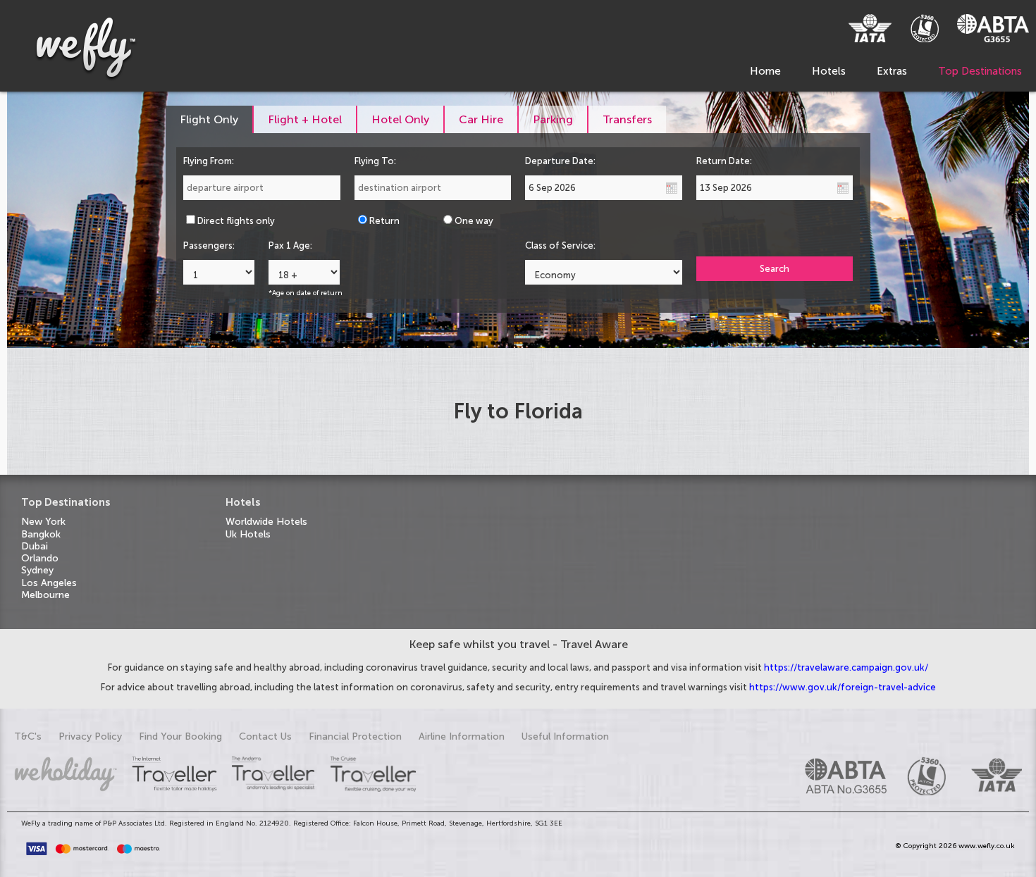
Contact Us (265, 736)
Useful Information (565, 736)
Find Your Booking (180, 736)
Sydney (37, 570)
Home (765, 71)
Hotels (829, 71)
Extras (892, 71)
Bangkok (41, 534)
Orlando (39, 558)
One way (474, 221)
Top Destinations (980, 71)
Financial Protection (355, 736)
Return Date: (724, 161)
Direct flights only (236, 221)
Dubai (34, 546)
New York (43, 522)
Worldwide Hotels (266, 522)
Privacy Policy (90, 736)
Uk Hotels (248, 534)
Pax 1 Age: (290, 245)
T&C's (28, 736)
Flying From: (208, 161)
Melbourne (45, 595)
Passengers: (209, 245)
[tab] (210, 119)
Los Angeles (49, 583)
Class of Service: (560, 245)
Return (384, 221)
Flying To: (375, 161)
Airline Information (462, 736)
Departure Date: (560, 161)
